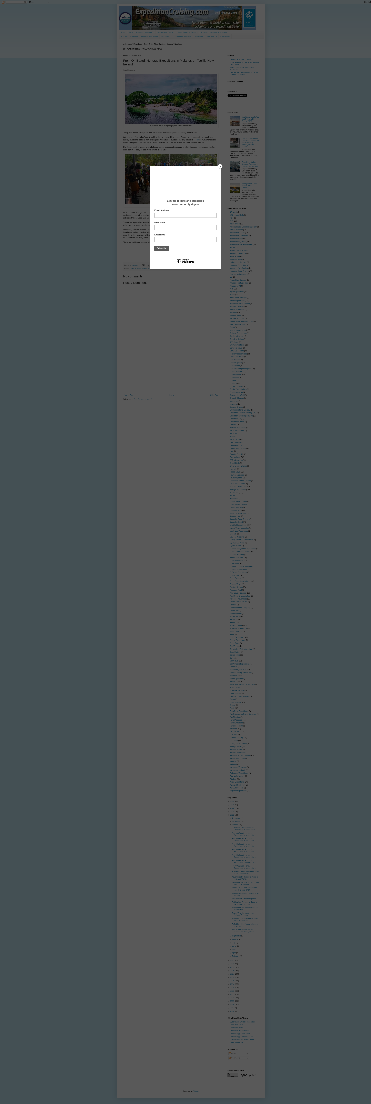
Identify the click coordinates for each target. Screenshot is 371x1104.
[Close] (220, 166)
